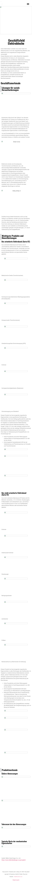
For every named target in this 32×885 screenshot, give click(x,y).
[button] (28, 4)
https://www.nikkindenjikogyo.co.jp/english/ (14, 860)
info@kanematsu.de (18, 876)
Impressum (16, 880)
